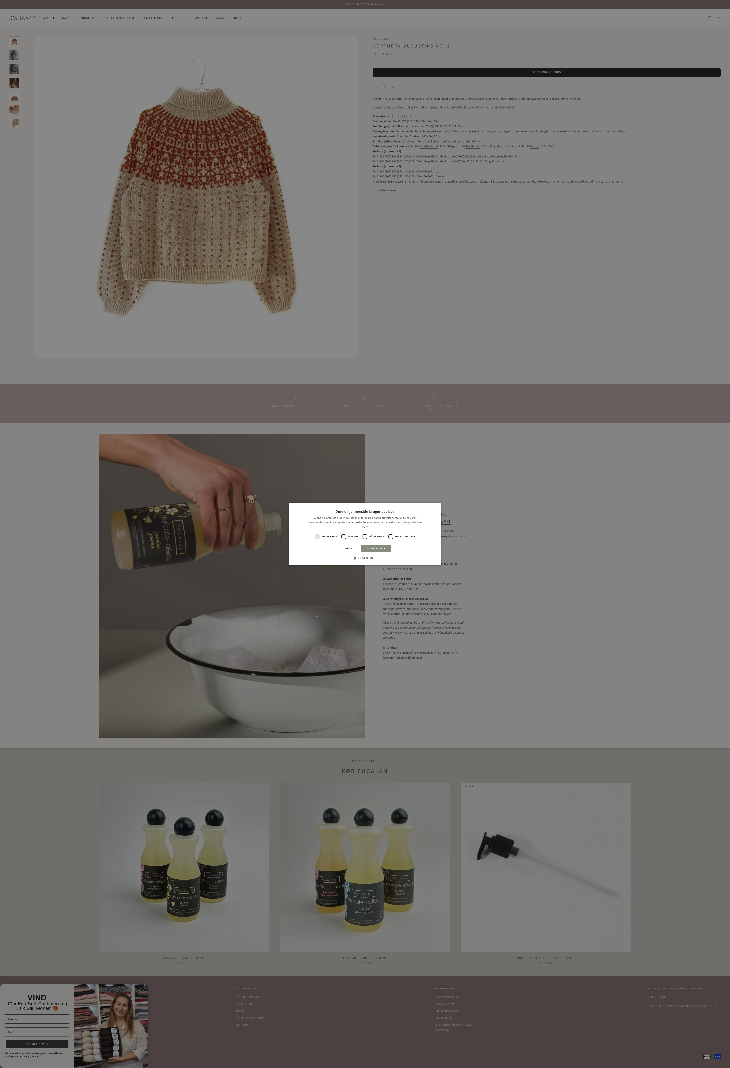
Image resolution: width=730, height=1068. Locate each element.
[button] (365, 558)
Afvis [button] (348, 548)
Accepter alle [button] (376, 548)
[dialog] (365, 534)
